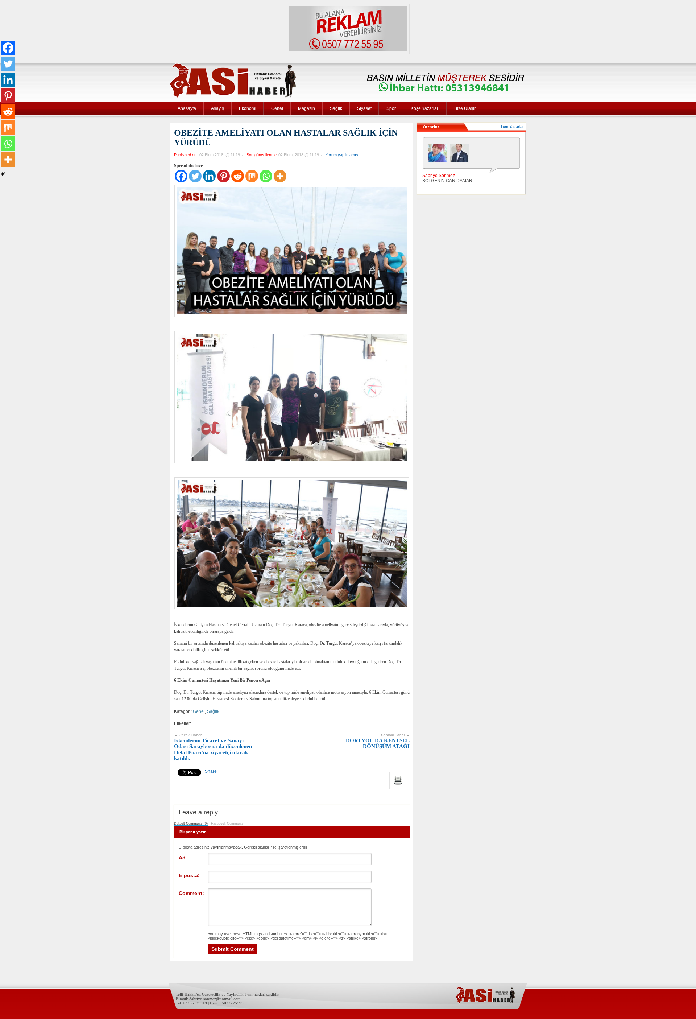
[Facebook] (181, 176)
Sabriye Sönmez (438, 175)
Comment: (191, 893)
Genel (277, 108)
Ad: (183, 858)
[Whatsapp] (266, 176)
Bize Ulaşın (465, 108)
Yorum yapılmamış (342, 155)
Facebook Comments (227, 823)
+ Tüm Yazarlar (510, 126)
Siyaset (364, 108)
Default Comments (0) (191, 823)
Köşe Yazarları (425, 108)
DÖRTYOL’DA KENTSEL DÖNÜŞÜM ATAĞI (378, 741)
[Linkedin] (209, 176)
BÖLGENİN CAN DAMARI (447, 180)
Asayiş (217, 108)
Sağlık (336, 108)
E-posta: (189, 875)
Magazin (306, 108)
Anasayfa (187, 108)
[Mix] (251, 176)
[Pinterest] (223, 176)
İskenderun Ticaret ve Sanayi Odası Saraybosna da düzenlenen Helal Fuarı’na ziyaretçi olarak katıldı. (213, 747)
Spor (391, 108)
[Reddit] (237, 176)
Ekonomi (247, 108)
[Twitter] (195, 176)
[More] (280, 176)
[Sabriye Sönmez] (439, 155)
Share (211, 771)
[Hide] (3, 174)
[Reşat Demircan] (461, 155)
